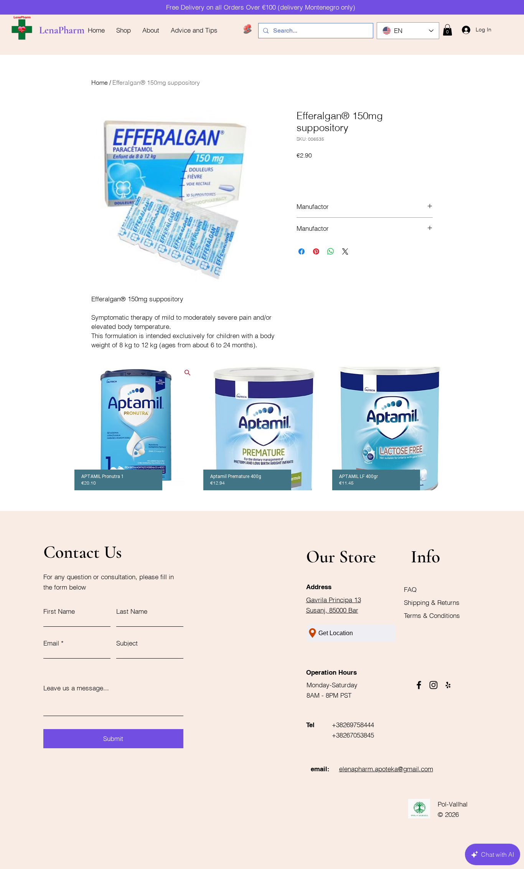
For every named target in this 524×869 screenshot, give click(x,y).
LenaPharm (61, 30)
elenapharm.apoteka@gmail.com (386, 769)
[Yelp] (448, 685)
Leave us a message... (76, 688)
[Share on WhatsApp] (330, 251)
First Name (59, 611)
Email (51, 643)
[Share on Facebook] (301, 251)
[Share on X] (345, 251)
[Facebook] (419, 685)
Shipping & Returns (432, 602)
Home (99, 82)
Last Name (131, 611)
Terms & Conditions (432, 615)
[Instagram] (433, 685)
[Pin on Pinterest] (316, 251)
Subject (127, 643)
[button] (447, 30)
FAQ (410, 589)
